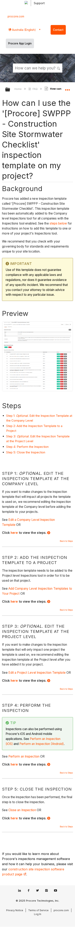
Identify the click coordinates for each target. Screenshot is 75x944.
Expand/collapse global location (67, 88)
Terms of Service (38, 910)
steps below (58, 223)
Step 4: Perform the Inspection (27, 447)
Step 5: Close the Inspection (25, 452)
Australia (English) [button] (23, 29)
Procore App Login (20, 43)
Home (18, 88)
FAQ (35, 88)
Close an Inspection (22, 810)
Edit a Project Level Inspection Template (37, 672)
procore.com (16, 16)
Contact (58, 29)
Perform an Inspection (23, 756)
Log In (37, 914)
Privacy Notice (14, 910)
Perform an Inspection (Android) (41, 744)
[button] (58, 68)
